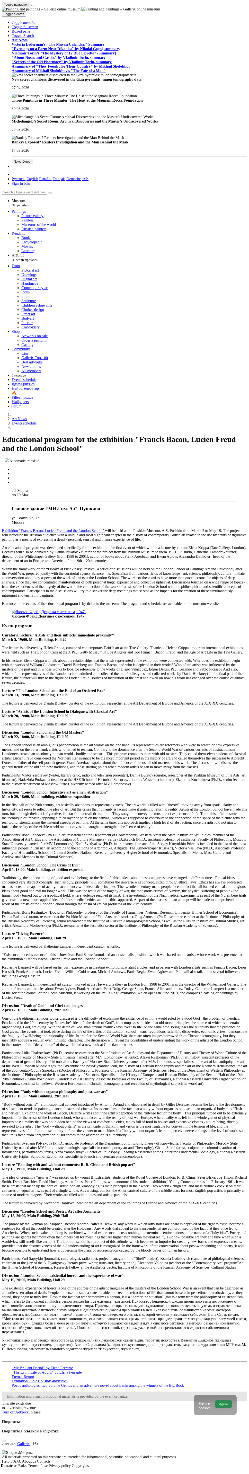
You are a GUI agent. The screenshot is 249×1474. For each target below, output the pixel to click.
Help (6, 1461)
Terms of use (38, 1466)
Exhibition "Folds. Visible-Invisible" (40, 1381)
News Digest (22, 161)
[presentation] (129, 478)
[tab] (12, 469)
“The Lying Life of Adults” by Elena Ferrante (47, 1372)
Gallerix (23, 1444)
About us (29, 1461)
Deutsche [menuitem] (73, 179)
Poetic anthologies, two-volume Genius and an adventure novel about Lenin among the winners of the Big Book (98, 1385)
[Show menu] (33, 5)
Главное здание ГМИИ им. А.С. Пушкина (56, 508)
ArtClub (24, 257)
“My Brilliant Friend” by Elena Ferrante (42, 1368)
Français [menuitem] (59, 179)
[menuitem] (85, 179)
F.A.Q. (16, 1461)
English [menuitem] (32, 179)
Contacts (43, 1461)
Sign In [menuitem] (17, 183)
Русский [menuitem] (19, 179)
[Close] (50, 193)
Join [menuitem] (27, 183)
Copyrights (80, 1466)
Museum (21, 203)
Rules (23, 1466)
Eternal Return (23, 1377)
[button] (24, 22)
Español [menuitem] (45, 179)
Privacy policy (60, 1466)
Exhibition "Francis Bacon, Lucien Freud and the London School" (53, 531)
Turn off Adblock (15, 1412)
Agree (223, 1404)
